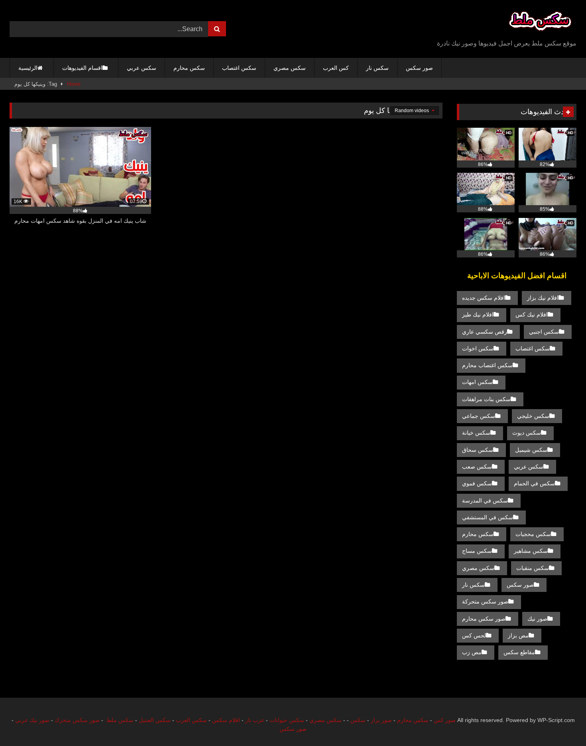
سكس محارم (189, 68)
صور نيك (537, 618)
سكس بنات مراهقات (486, 399)
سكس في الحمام (534, 483)
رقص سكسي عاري (484, 331)
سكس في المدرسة (485, 500)
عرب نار (254, 720)
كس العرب (336, 68)
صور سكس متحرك (77, 720)
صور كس (445, 720)
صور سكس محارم (483, 618)
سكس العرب (191, 720)
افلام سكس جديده (483, 298)
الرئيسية (27, 68)
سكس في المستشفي (487, 517)
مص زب (472, 652)
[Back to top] (561, 722)
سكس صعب (477, 466)
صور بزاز (381, 720)
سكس (358, 720)
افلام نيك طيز (478, 314)
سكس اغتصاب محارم (487, 365)
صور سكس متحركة (485, 601)
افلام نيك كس (531, 314)
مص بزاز (518, 635)
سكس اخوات (478, 348)
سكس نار (377, 68)
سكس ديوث (526, 432)
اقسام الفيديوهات (82, 68)
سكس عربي (141, 68)
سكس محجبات (533, 534)
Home (74, 84)
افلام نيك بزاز (542, 298)
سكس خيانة (476, 432)
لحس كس (474, 635)
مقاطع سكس (519, 652)
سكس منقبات (532, 568)
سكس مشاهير (531, 551)
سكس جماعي (478, 416)
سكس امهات (477, 382)
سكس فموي (477, 483)
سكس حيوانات (286, 720)
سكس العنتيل (155, 720)
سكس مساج (477, 551)
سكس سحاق (477, 450)
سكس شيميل (531, 450)
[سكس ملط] (540, 22)
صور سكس (419, 68)
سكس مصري (289, 68)
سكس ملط (120, 720)
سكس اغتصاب (239, 68)
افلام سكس (226, 720)
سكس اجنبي (544, 331)
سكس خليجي (533, 416)
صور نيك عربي (32, 720)
